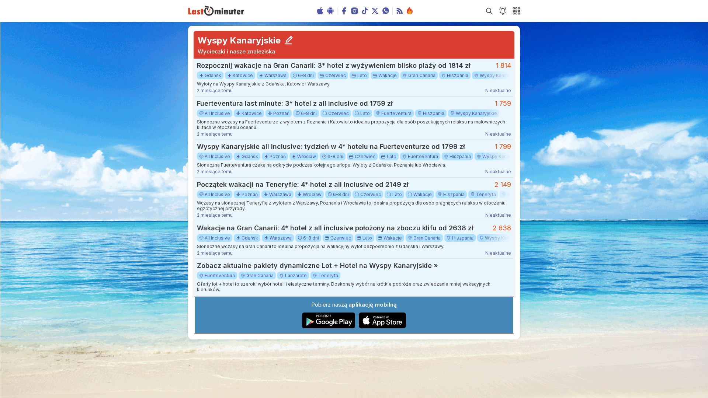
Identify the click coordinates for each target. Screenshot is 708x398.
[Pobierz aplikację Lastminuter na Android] (328, 326)
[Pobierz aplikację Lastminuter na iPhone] (382, 326)
